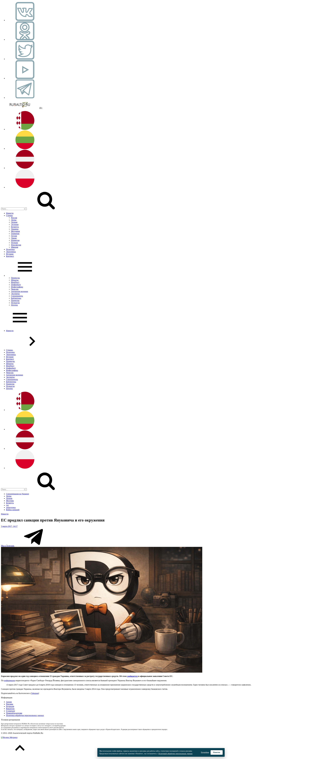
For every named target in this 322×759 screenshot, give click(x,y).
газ (7, 505)
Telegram (34, 693)
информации (9, 680)
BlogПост (15, 282)
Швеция (14, 247)
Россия (14, 218)
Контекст (10, 256)
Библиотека (16, 298)
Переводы (15, 278)
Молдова (10, 501)
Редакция (10, 706)
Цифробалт (16, 285)
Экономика (11, 252)
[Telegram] (25, 98)
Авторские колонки (19, 291)
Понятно (216, 752)
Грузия (14, 236)
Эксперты (15, 294)
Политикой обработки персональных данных (175, 754)
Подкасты (15, 303)
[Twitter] (25, 59)
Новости (9, 213)
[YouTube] (25, 78)
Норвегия (15, 240)
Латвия (14, 222)
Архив (9, 702)
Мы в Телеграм (8, 546)
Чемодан (14, 289)
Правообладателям (14, 713)
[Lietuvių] (25, 148)
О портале (10, 711)
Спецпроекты (17, 296)
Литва (13, 220)
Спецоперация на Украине (17, 494)
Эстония (14, 224)
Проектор (15, 300)
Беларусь (15, 227)
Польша (14, 243)
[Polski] (25, 187)
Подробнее (205, 752)
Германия (15, 234)
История (9, 254)
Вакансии (10, 709)
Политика (10, 249)
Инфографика (17, 287)
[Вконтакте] (25, 20)
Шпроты (14, 280)
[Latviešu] (25, 168)
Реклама (9, 704)
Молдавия (15, 231)
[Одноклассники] (25, 39)
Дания (13, 238)
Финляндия (16, 245)
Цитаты (14, 305)
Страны (9, 215)
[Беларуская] (25, 129)
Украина (14, 229)
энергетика (11, 507)
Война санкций (12, 510)
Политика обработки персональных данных (25, 715)
